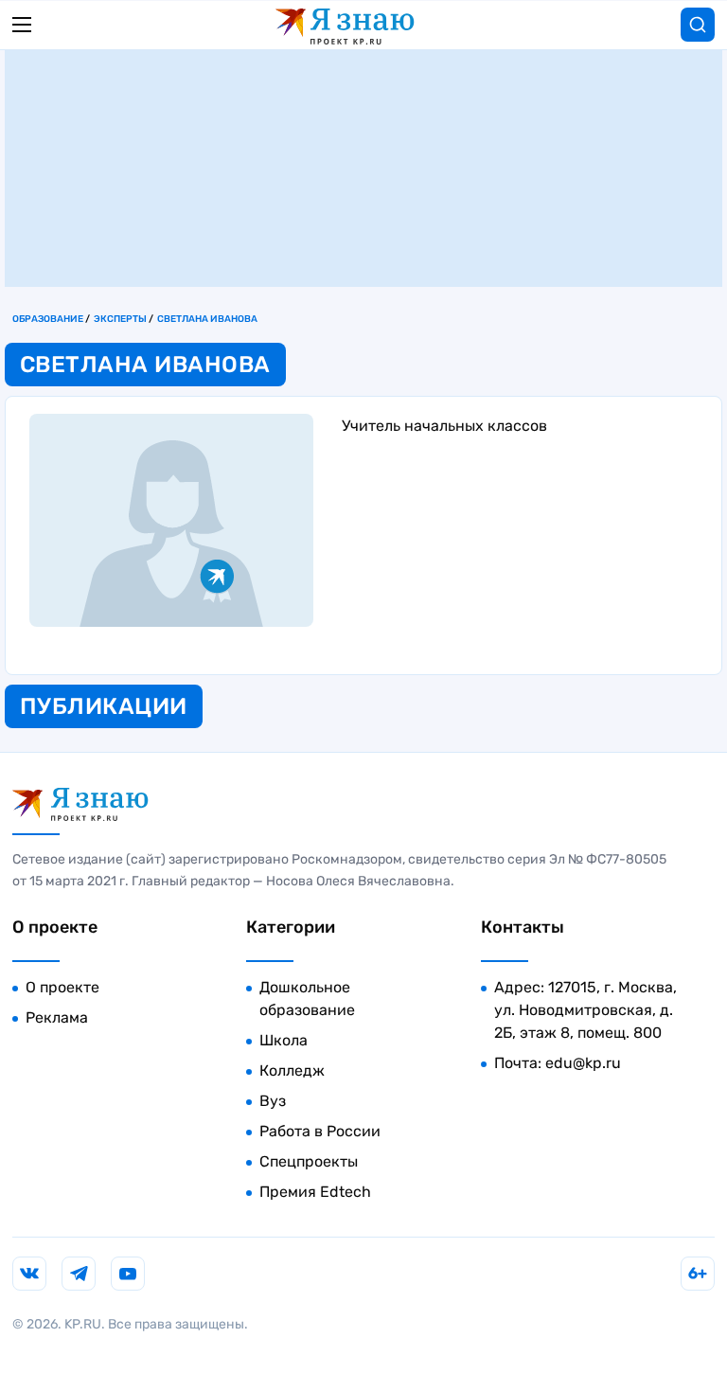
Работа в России (320, 1131)
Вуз (272, 1101)
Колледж (292, 1070)
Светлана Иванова (207, 319)
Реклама (57, 1017)
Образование (47, 319)
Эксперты (120, 319)
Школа (283, 1040)
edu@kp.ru (583, 1063)
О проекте (62, 987)
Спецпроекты (308, 1161)
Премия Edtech (315, 1192)
